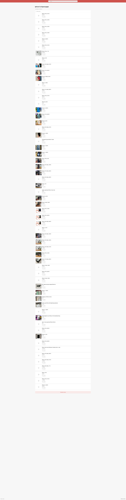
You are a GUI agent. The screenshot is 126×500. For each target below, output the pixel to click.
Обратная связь (123, 498)
